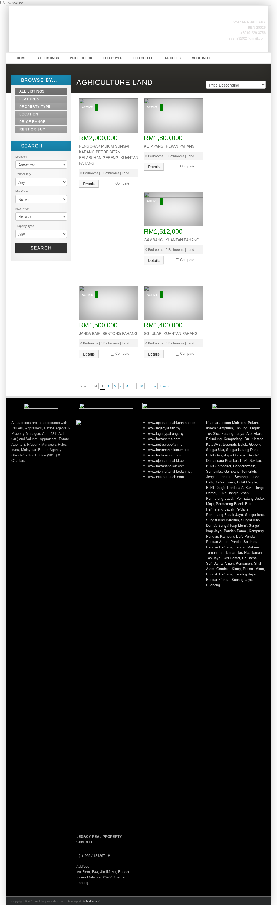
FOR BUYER (113, 57)
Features (29, 99)
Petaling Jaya (245, 574)
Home (22, 57)
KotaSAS (213, 444)
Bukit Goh (214, 455)
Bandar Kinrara (217, 579)
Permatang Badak (220, 498)
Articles (172, 57)
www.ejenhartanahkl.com (167, 460)
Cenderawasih (244, 465)
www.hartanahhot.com (165, 455)
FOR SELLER (143, 57)
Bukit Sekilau (250, 460)
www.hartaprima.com (164, 438)
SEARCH (30, 146)
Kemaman (244, 563)
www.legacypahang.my (166, 433)
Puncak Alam (253, 568)
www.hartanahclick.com (166, 465)
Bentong (241, 476)
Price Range (32, 122)
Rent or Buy (32, 129)
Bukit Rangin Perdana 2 (224, 487)
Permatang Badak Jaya (224, 514)
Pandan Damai (235, 530)
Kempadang (233, 438)
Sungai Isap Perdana (222, 519)
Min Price (21, 191)
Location (28, 114)
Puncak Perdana (219, 574)
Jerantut (226, 476)
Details (89, 183)
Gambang (231, 471)
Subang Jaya (242, 579)
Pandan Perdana (219, 546)
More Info (201, 57)
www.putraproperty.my (165, 444)
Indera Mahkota (233, 422)
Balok (242, 444)
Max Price (22, 208)
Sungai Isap (254, 514)
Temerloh (249, 471)
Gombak (223, 568)
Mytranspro (93, 901)
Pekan (253, 422)
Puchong (213, 584)
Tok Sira (212, 433)
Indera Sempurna (219, 427)
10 (141, 386)
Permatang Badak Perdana (227, 509)
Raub (231, 482)
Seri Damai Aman (220, 563)
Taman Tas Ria (237, 552)
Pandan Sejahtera (244, 541)
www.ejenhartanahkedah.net (170, 471)
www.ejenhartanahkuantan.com (172, 422)
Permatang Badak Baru (234, 503)
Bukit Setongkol (218, 465)
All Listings (48, 57)
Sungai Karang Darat (242, 449)
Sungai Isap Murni (232, 525)
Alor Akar (253, 433)
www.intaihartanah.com (166, 476)
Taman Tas (214, 552)
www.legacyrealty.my (164, 427)
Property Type (35, 106)
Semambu (214, 471)
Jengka (211, 476)
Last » (164, 386)
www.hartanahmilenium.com (170, 449)
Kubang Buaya (232, 433)
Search (41, 248)
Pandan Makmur (247, 546)
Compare (122, 183)
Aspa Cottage (234, 455)
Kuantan (212, 422)
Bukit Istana (254, 438)
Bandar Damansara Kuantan (232, 457)
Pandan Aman (217, 541)
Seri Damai (231, 557)
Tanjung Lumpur (247, 427)
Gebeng (255, 444)
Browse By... (38, 80)
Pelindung (214, 438)
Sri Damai (250, 557)
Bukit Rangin (247, 482)
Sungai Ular (215, 449)
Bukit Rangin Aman (233, 492)
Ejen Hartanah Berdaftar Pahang (52, 32)
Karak (220, 482)
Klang (236, 568)
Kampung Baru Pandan (238, 536)
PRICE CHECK (81, 57)
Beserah (229, 444)
